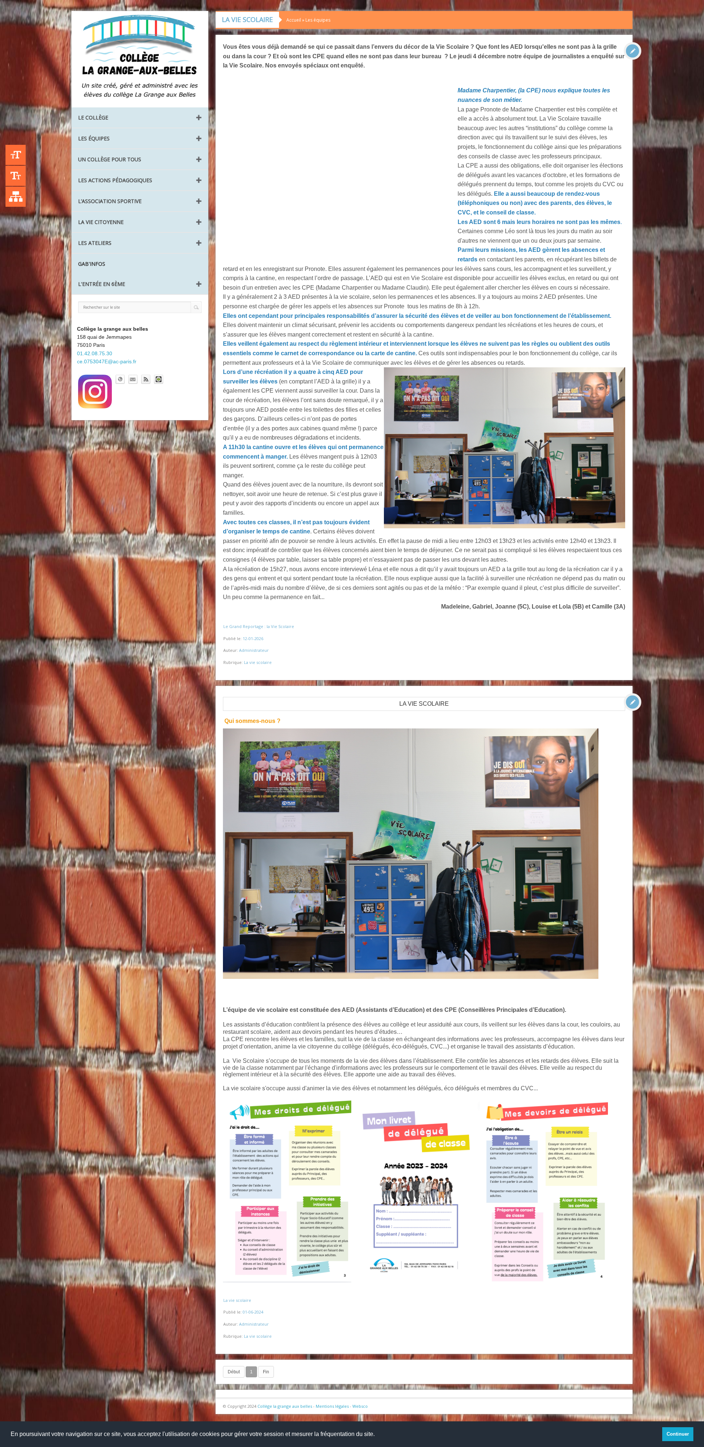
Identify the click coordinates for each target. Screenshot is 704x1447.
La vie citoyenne (101, 221)
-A (16, 176)
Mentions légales (332, 1406)
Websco (360, 1406)
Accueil (293, 20)
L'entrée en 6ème (101, 283)
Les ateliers (94, 242)
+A (16, 155)
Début (234, 1371)
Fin (266, 1371)
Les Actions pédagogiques (115, 180)
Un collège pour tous (109, 159)
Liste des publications (16, 197)
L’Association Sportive (110, 201)
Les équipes (94, 138)
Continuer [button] (678, 1434)
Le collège (93, 117)
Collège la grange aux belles (284, 1406)
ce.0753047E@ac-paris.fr (106, 361)
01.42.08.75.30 (94, 353)
